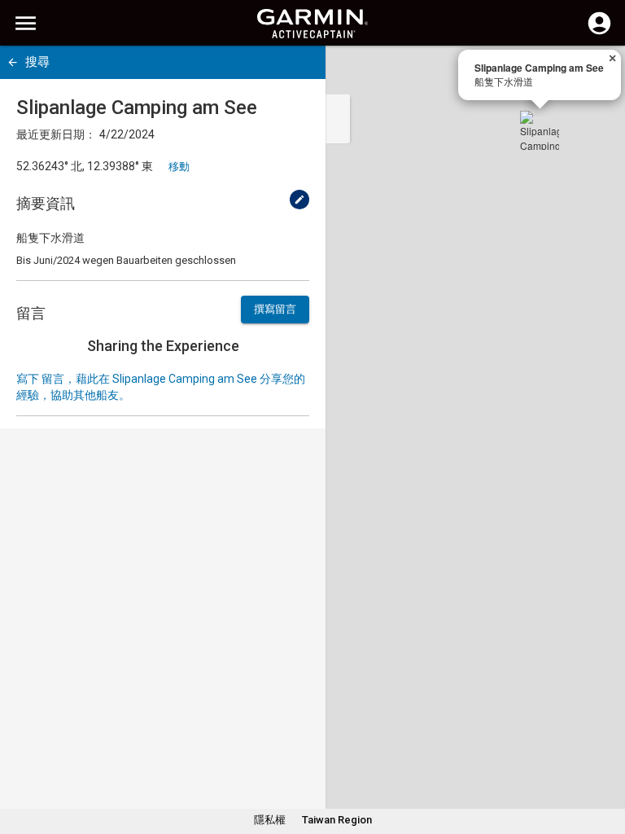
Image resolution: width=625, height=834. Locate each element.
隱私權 (270, 820)
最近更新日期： (56, 134)
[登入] (599, 32)
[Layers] (597, 73)
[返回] (12, 62)
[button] (604, 760)
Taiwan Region (337, 820)
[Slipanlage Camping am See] (539, 130)
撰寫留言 (275, 309)
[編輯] (299, 199)
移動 (179, 166)
